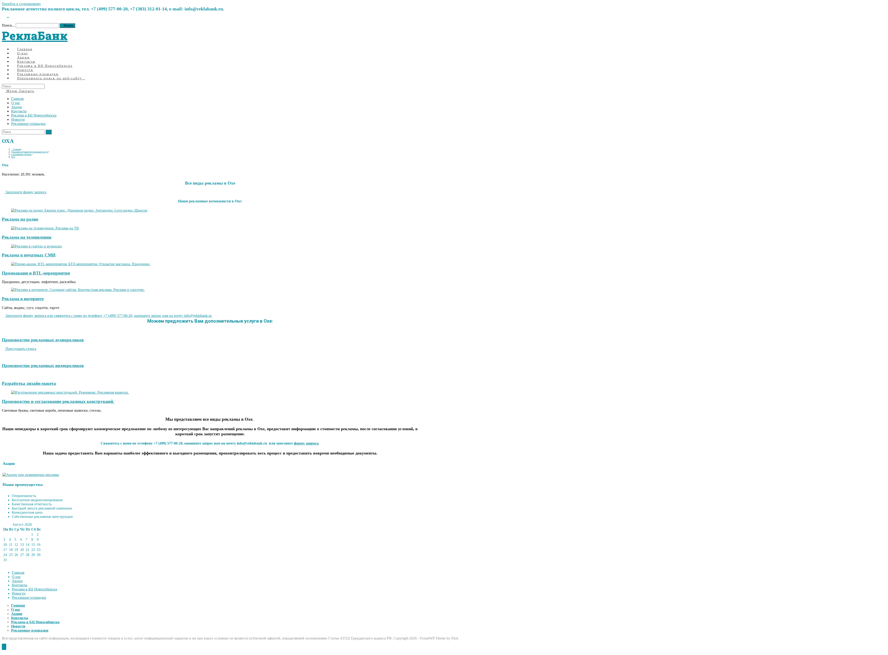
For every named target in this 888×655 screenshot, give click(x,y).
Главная (17, 99)
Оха (13, 157)
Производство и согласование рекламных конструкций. (58, 401)
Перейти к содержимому (21, 4)
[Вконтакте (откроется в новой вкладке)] (12, 17)
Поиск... (8, 25)
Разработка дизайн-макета (29, 383)
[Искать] (49, 132)
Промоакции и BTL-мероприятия (36, 273)
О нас (15, 103)
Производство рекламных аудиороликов (43, 339)
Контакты (19, 111)
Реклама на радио (20, 219)
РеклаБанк (35, 35)
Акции (16, 107)
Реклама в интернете (23, 298)
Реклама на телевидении (26, 237)
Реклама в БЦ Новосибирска (33, 115)
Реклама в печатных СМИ (29, 255)
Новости (18, 119)
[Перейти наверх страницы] (4, 647)
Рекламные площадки (28, 124)
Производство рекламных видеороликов (43, 365)
